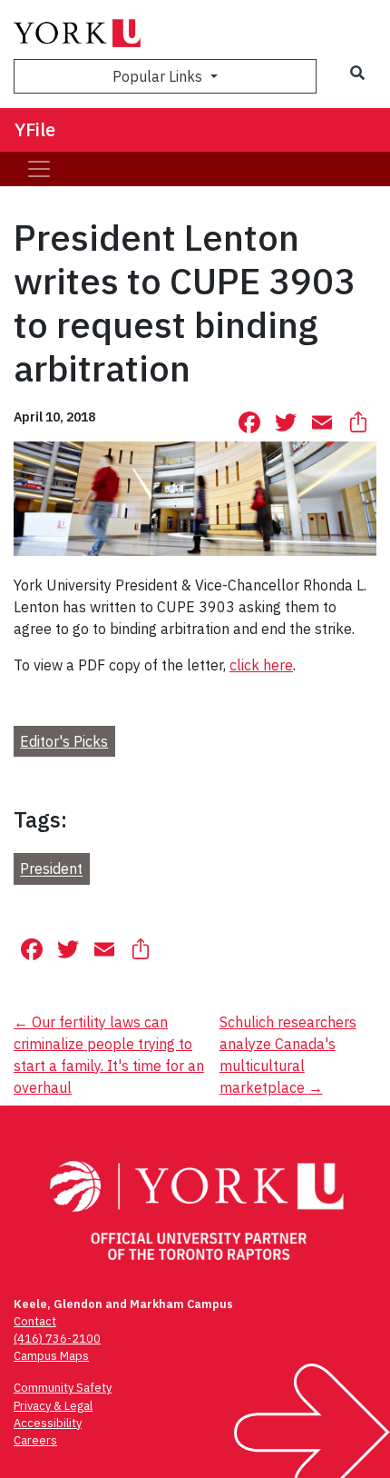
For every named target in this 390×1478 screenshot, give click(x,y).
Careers (35, 1440)
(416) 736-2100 (57, 1338)
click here (261, 665)
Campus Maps (51, 1356)
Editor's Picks (64, 741)
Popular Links (159, 76)
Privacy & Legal (53, 1406)
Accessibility (48, 1423)
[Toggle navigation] (39, 169)
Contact (35, 1321)
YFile (35, 129)
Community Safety (63, 1387)
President (51, 869)
